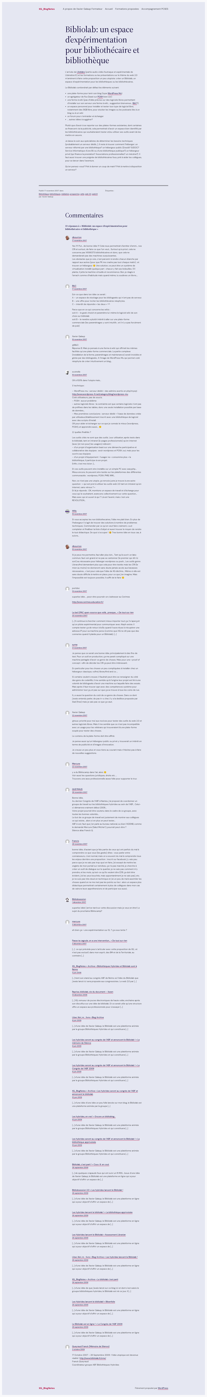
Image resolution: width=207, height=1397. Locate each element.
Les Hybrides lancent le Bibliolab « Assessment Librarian (99, 1234)
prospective (74, 194)
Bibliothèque (44, 194)
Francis (75, 841)
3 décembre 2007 (79, 924)
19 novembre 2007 (79, 591)
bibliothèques (55, 194)
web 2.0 (88, 194)
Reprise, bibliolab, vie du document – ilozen (92, 991)
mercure (76, 921)
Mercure (76, 763)
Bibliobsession (79, 899)
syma (74, 644)
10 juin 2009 (77, 1097)
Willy (74, 511)
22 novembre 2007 (79, 715)
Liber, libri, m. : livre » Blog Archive (88, 1017)
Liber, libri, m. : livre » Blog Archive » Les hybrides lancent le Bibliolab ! (105, 1257)
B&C (135, 103)
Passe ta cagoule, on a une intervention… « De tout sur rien (99, 940)
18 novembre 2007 (79, 339)
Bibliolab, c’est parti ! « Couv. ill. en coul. (90, 1164)
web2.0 (95, 194)
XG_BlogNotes (47, 9)
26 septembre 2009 (80, 1167)
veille (82, 194)
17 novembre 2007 (79, 240)
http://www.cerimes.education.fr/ (87, 602)
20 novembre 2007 (79, 615)
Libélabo (81, 72)
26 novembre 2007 (79, 792)
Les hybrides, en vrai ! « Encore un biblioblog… (94, 1116)
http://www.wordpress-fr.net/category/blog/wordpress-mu (100, 394)
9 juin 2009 (76, 1020)
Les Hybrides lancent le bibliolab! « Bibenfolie (93, 1301)
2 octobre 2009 (78, 1349)
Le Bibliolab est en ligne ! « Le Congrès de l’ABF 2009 (97, 1324)
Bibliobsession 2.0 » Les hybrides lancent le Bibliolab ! (97, 1190)
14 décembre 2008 (79, 995)
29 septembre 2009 (80, 1327)
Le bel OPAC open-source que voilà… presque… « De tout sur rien (103, 612)
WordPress (163, 1388)
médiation (65, 194)
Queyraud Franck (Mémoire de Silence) (90, 1346)
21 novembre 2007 (79, 648)
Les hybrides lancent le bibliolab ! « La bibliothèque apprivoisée (102, 1212)
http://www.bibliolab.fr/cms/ (93, 1358)
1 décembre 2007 (79, 902)
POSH (100, 96)
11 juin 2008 (76, 972)
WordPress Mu (115, 93)
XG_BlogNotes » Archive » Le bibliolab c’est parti (95, 1279)
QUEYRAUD (77, 789)
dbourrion (77, 237)
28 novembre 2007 (79, 844)
